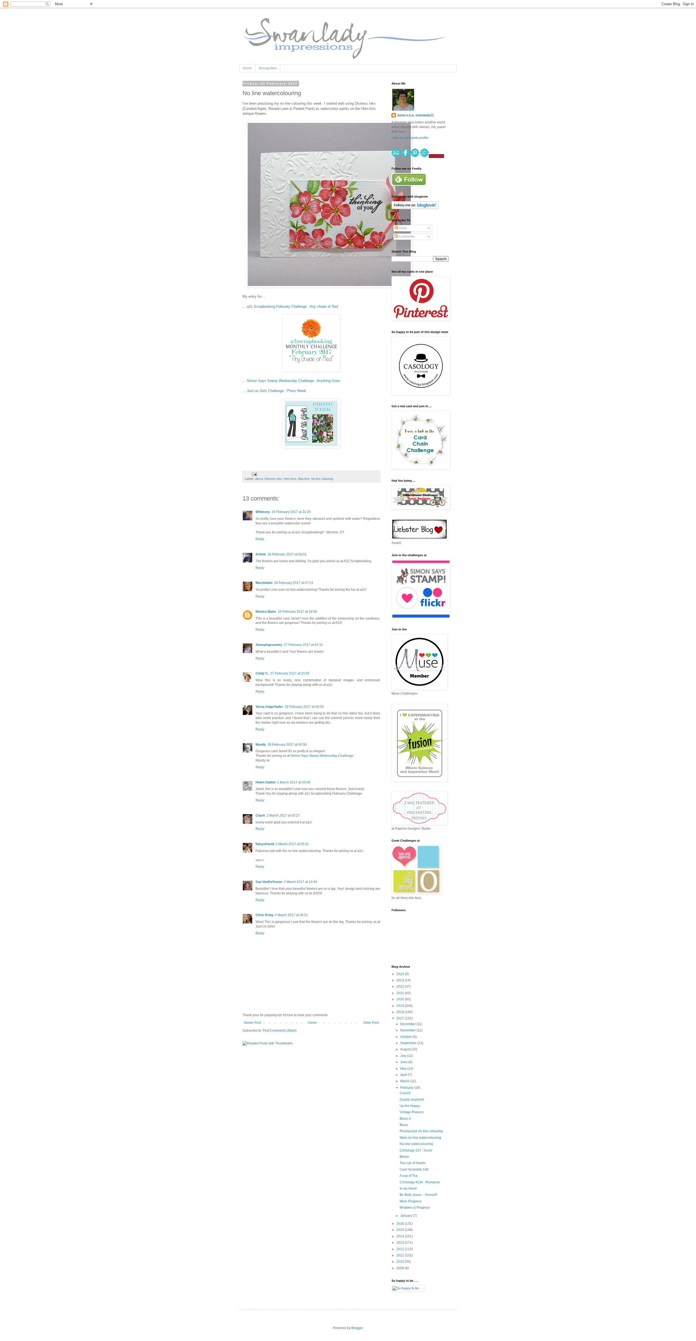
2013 (400, 1242)
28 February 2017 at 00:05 (304, 707)
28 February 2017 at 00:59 (287, 744)
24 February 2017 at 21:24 (291, 512)
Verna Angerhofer (269, 707)
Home (247, 68)
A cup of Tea (409, 1176)
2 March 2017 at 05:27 (283, 815)
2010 (400, 1262)
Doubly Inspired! (412, 1100)
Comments (406, 236)
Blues (404, 1125)
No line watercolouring (416, 1144)
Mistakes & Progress (415, 1207)
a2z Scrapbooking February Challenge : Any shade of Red (292, 306)
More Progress (410, 1201)
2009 (400, 1268)
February (407, 1088)
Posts (402, 228)
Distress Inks (273, 478)
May (403, 1069)
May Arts (304, 478)
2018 (400, 1012)
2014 (400, 1236)
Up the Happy (410, 1106)
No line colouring (322, 478)
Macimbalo (264, 583)
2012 (400, 1249)
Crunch (405, 1093)
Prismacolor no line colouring (421, 1131)
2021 (400, 993)
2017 (400, 1018)
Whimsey (263, 512)
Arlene (261, 554)
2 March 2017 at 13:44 (300, 882)
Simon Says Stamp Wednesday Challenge (322, 756)
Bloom (404, 1157)
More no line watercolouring (420, 1138)
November (408, 1030)
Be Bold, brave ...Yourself (418, 1195)
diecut (259, 478)
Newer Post (252, 1023)
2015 (400, 1230)
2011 (400, 1255)
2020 (400, 999)
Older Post (371, 1023)
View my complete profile (409, 138)
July (403, 1056)
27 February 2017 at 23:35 (289, 673)
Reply (260, 539)
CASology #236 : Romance (420, 1182)
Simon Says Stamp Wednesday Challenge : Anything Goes (293, 381)
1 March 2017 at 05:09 (293, 782)
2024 (400, 974)
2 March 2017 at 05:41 (292, 844)
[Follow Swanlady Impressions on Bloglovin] (415, 208)
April (404, 1075)
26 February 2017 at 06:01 (287, 554)
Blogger (357, 1328)
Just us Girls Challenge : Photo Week (276, 391)
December (408, 1024)
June (404, 1062)
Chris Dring (264, 915)
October (406, 1037)
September (408, 1043)
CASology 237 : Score (416, 1150)
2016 (400, 1223)
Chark (260, 815)
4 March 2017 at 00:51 (291, 915)
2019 (400, 1006)
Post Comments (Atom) (280, 1030)
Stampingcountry (269, 645)
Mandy (261, 744)
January (406, 1216)
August (405, 1049)
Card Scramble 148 (414, 1169)
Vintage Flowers (412, 1112)
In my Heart (408, 1188)
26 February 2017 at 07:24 (293, 583)
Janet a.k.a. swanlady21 (415, 115)
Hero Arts (290, 478)
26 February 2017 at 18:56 (297, 612)
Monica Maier (266, 612)
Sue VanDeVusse (269, 882)
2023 (400, 980)
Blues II (405, 1119)
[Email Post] (254, 474)
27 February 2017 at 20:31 (303, 645)
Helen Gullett (265, 782)
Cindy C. (262, 673)
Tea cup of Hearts (412, 1163)
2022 (400, 986)
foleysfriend (265, 844)
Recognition (268, 68)
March (405, 1081)
